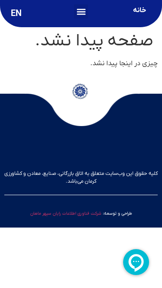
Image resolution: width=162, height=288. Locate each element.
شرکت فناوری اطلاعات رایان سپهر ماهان (66, 213)
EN (16, 13)
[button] (81, 11)
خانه (139, 10)
